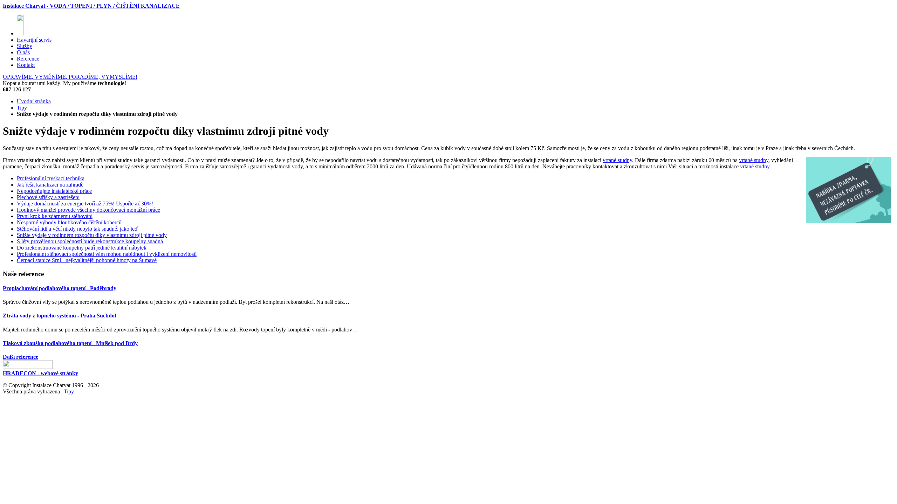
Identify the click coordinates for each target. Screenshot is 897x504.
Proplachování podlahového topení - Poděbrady (59, 288)
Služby (24, 46)
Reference (28, 59)
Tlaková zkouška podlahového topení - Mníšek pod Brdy (70, 343)
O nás (23, 52)
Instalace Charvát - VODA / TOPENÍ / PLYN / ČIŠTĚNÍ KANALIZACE (91, 6)
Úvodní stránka (34, 101)
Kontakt (26, 65)
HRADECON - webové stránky (40, 373)
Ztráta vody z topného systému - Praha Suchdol (59, 315)
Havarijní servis (34, 40)
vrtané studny (617, 160)
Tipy (22, 108)
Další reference (20, 357)
